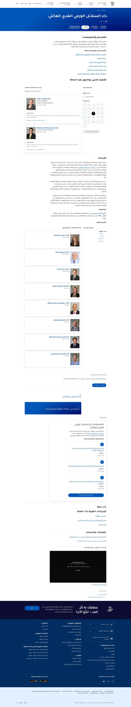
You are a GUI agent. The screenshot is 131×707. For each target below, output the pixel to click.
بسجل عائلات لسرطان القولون (88, 167)
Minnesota (101, 238)
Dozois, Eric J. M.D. (63, 269)
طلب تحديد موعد (99, 385)
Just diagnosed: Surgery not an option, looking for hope (86, 466)
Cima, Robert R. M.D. (62, 252)
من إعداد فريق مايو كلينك (98, 374)
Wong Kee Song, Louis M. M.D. (59, 337)
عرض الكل (101, 241)
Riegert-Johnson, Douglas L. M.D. (58, 303)
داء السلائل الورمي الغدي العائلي (77, 16)
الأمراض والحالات (101, 10)
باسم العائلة (86, 101)
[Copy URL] (68, 567)
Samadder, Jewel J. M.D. (61, 320)
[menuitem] (103, 27)
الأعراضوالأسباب (103, 27)
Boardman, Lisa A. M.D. (61, 235)
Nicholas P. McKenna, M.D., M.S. (48, 128)
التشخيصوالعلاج (94, 27)
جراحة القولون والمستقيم (97, 62)
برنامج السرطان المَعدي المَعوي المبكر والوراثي (90, 55)
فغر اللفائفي (102, 525)
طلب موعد (102, 21)
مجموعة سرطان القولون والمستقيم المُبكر (92, 74)
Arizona (102, 233)
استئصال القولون (100, 516)
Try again (78, 570)
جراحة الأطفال (101, 58)
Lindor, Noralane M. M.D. (60, 286)
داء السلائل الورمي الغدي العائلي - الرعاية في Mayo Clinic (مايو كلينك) (84, 379)
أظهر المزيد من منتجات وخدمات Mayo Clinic (92, 541)
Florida (102, 236)
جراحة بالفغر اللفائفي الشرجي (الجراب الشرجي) (92, 520)
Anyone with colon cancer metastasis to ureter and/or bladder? (86, 483)
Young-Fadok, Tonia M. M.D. (59, 354)
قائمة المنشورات (97, 213)
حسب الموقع (86, 93)
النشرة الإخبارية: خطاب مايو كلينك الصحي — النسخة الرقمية (87, 537)
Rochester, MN (90, 96)
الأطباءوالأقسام (85, 27)
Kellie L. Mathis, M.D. (44, 99)
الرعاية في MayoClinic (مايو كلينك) (74, 27)
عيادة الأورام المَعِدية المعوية (96, 70)
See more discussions (86, 495)
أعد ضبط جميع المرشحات (91, 131)
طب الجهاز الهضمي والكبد (97, 66)
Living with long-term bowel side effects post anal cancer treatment (88, 449)
